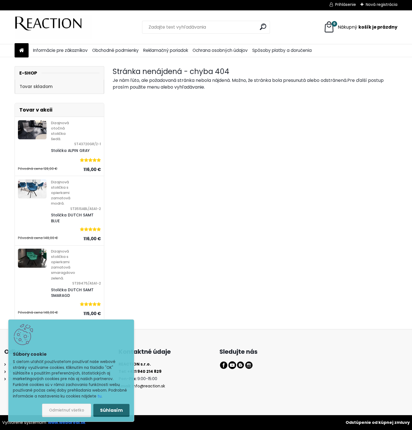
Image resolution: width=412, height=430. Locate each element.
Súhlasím (111, 410)
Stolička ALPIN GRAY (70, 150)
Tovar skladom (36, 86)
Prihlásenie (345, 4)
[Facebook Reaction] (223, 364)
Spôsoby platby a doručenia (282, 50)
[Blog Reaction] (240, 364)
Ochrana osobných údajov (220, 50)
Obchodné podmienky (115, 50)
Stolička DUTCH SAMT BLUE (72, 217)
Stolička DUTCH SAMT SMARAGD (72, 292)
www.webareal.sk (66, 422)
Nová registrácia (381, 4)
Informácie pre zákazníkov (60, 50)
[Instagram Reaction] (249, 364)
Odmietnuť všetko (66, 410)
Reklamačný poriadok (165, 50)
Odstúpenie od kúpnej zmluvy (378, 422)
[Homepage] (22, 50)
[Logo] (53, 27)
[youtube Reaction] (232, 364)
